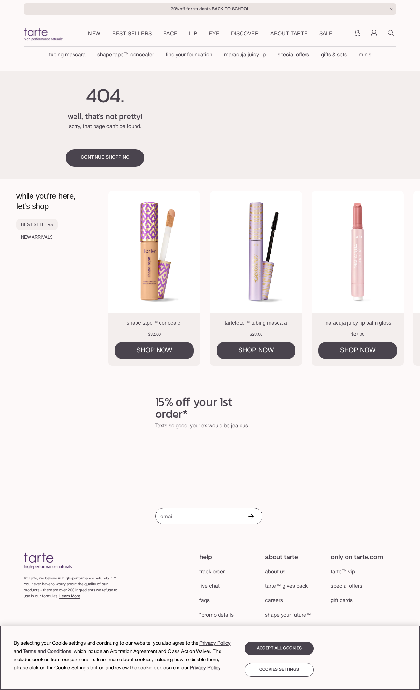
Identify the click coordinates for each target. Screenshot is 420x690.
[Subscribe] (251, 517)
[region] (210, 658)
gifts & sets (334, 55)
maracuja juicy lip (245, 55)
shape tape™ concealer (125, 55)
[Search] (392, 35)
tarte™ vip (343, 572)
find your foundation (189, 55)
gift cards (342, 601)
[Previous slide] (132, 278)
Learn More (69, 596)
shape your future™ (288, 615)
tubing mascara (67, 55)
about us (275, 572)
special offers (293, 55)
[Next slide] (397, 278)
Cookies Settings (279, 670)
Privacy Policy (215, 643)
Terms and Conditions (47, 651)
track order (212, 572)
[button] (170, 34)
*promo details (217, 615)
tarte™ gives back (286, 586)
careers (274, 601)
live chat (210, 586)
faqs (205, 601)
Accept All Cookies (279, 648)
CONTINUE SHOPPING (105, 157)
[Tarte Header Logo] (43, 35)
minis (365, 55)
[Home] (48, 560)
